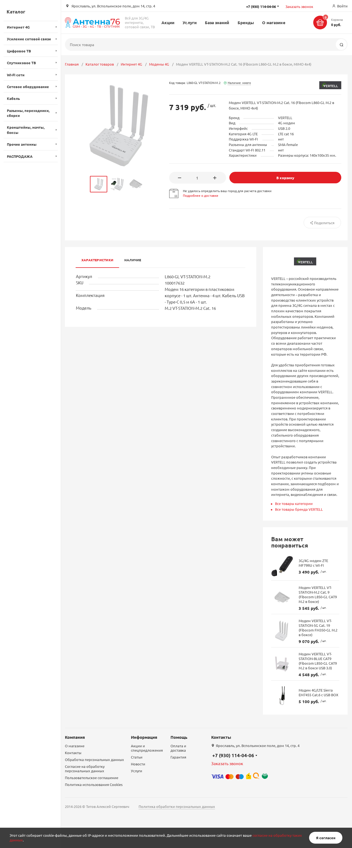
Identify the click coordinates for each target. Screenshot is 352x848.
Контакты (73, 752)
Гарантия (178, 757)
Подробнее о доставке (200, 195)
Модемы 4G (159, 64)
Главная (72, 64)
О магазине (273, 22)
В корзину (285, 177)
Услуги (189, 22)
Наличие (132, 260)
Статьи (136, 757)
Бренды (246, 22)
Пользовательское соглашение (91, 777)
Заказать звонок (299, 6)
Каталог (16, 12)
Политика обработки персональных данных (177, 806)
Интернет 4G (131, 64)
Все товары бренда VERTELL (299, 509)
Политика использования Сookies (94, 784)
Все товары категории (294, 503)
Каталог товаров (100, 64)
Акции (167, 22)
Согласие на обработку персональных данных (85, 768)
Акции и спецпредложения (147, 747)
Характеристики (97, 260)
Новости (138, 764)
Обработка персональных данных (94, 759)
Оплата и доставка (178, 747)
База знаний (217, 22)
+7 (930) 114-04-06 (233, 755)
